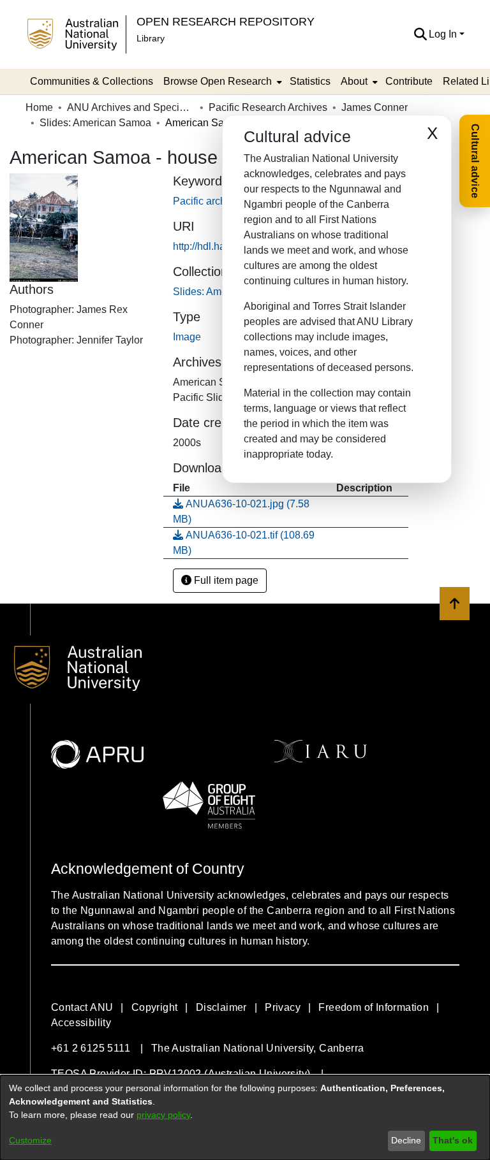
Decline (406, 1140)
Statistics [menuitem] (310, 81)
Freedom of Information (373, 1007)
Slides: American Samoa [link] (95, 122)
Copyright (154, 1007)
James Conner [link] (374, 107)
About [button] (354, 81)
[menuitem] (221, 81)
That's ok (453, 1140)
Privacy (283, 1007)
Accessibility (81, 1022)
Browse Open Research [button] (217, 81)
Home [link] (39, 107)
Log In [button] (444, 34)
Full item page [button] (224, 580)
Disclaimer (221, 1007)
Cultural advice (475, 161)
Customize (30, 1140)
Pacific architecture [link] (216, 201)
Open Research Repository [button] (226, 21)
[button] (420, 34)
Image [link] (187, 336)
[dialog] (245, 1117)
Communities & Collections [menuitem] (91, 81)
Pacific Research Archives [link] (268, 107)
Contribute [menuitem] (409, 81)
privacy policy (163, 1115)
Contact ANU (82, 1007)
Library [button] (151, 38)
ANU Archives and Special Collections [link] (131, 107)
